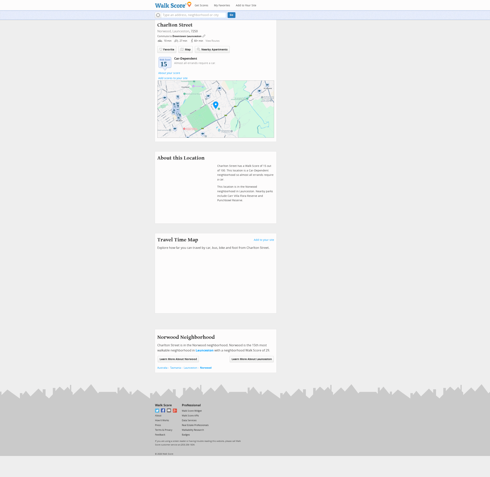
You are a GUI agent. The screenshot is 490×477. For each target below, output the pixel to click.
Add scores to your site (173, 78)
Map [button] (188, 49)
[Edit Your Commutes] (204, 35)
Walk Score (163, 405)
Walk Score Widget (192, 411)
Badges (186, 434)
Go (231, 15)
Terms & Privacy (163, 430)
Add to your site (264, 240)
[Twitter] (157, 410)
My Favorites (222, 5)
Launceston (180, 31)
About (158, 415)
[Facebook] (163, 410)
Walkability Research (193, 430)
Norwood (206, 367)
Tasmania (175, 367)
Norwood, (164, 31)
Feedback (160, 434)
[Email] (169, 410)
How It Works (162, 420)
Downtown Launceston (187, 36)
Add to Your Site (246, 5)
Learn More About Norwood (178, 359)
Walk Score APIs (190, 415)
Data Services (189, 420)
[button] (158, 15)
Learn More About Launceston (252, 359)
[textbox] (193, 15)
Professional (191, 405)
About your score (169, 73)
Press (158, 425)
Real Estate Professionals (195, 425)
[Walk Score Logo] (173, 5)
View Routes (213, 40)
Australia (162, 367)
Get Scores (201, 5)
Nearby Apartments (214, 49)
